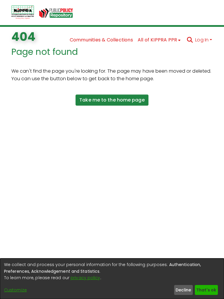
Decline (183, 290)
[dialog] (112, 278)
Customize (15, 290)
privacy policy (85, 278)
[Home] (22, 13)
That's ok (206, 290)
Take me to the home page (111, 100)
